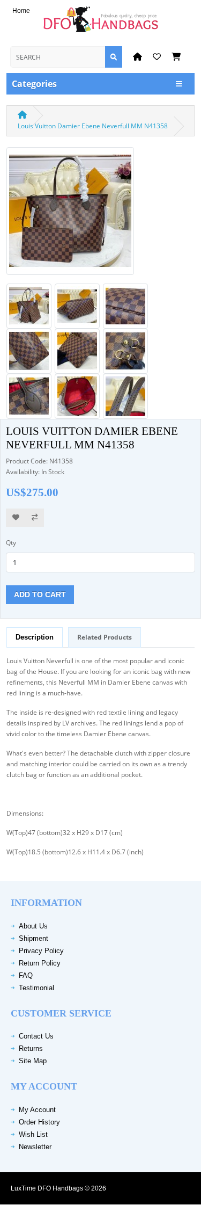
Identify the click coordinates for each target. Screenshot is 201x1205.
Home (21, 10)
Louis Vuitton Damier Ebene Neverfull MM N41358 (93, 125)
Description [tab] (35, 637)
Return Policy (40, 963)
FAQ (26, 975)
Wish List (33, 1134)
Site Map (33, 1061)
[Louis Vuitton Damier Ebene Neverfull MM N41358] (70, 214)
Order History (39, 1122)
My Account (37, 1110)
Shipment (33, 938)
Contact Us (36, 1036)
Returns (31, 1048)
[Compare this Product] (34, 518)
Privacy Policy (41, 951)
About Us (33, 926)
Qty (11, 542)
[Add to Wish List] (16, 518)
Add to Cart (40, 594)
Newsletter (35, 1147)
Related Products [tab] (104, 637)
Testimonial (36, 988)
